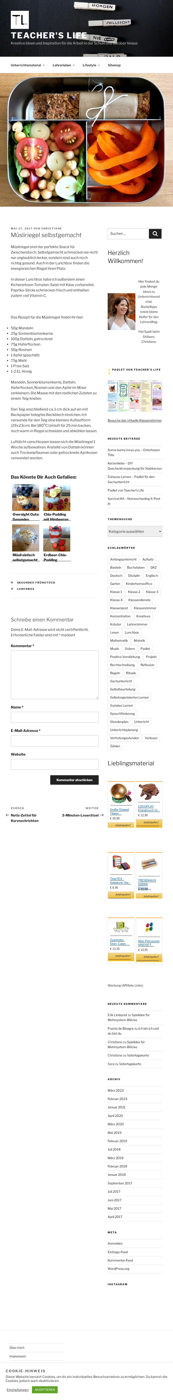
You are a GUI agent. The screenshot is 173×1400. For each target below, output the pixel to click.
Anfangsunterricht (123, 559)
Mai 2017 (114, 1208)
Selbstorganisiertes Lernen (129, 697)
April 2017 (115, 1217)
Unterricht (141, 722)
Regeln (115, 673)
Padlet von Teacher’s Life (126, 490)
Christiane (51, 228)
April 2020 (115, 1116)
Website (18, 754)
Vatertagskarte (138, 1055)
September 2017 (120, 1183)
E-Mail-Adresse (26, 731)
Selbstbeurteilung (122, 689)
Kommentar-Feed (120, 1260)
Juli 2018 (114, 1149)
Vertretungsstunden (124, 738)
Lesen (114, 632)
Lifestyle (89, 65)
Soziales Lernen (121, 705)
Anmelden (115, 1243)
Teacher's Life (49, 35)
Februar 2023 (117, 1099)
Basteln (115, 567)
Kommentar (22, 646)
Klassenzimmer (145, 608)
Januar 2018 (117, 1174)
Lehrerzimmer (137, 624)
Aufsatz (148, 559)
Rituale (131, 673)
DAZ (153, 567)
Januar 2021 (116, 1107)
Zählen (115, 746)
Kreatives (143, 616)
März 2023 (116, 1090)
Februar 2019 (117, 1141)
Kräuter (115, 624)
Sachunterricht (121, 681)
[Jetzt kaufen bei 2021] (121, 793)
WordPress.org (118, 1269)
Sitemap (114, 65)
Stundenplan (119, 722)
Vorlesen (151, 738)
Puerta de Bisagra (121, 1028)
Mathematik (119, 640)
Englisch (152, 575)
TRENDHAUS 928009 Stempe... (147, 884)
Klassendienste (139, 600)
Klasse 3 (152, 592)
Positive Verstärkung (125, 657)
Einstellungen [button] (18, 1390)
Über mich (16, 1347)
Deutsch (116, 575)
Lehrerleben (62, 65)
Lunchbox (26, 588)
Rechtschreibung (122, 665)
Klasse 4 (116, 600)
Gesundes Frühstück (36, 582)
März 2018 (115, 1158)
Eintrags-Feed (118, 1252)
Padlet (145, 648)
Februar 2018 (117, 1166)
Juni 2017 (114, 1200)
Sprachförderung (122, 713)
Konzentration (120, 616)
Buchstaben (136, 567)
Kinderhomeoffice (139, 584)
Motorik (139, 640)
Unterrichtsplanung (124, 730)
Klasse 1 (116, 592)
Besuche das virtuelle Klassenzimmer (135, 420)
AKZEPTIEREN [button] (45, 1389)
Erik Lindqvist (117, 1015)
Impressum (17, 1356)
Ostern (130, 648)
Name (17, 707)
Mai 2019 (114, 1133)
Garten (115, 584)
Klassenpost (119, 608)
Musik (114, 648)
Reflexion (147, 665)
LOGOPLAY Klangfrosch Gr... (149, 808)
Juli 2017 (114, 1191)
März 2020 (116, 1124)
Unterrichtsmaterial (26, 65)
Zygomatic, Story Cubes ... (120, 942)
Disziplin (134, 575)
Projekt (151, 657)
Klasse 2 (134, 592)
